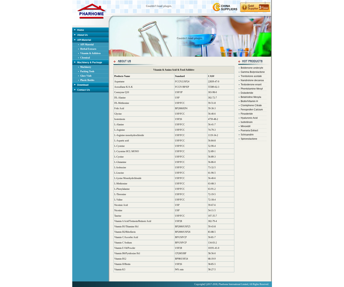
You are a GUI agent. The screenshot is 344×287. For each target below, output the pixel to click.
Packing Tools (87, 71)
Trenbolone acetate (251, 76)
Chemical (85, 57)
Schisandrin (247, 134)
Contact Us (83, 90)
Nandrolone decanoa (252, 80)
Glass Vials (86, 75)
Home (80, 30)
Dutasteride (247, 92)
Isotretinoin (247, 122)
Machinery (85, 67)
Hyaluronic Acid (249, 118)
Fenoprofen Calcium (252, 109)
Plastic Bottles (87, 80)
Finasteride (247, 113)
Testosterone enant (251, 84)
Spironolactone (249, 138)
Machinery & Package (89, 62)
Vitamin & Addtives (90, 53)
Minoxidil (245, 126)
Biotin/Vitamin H (249, 101)
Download (82, 85)
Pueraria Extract (249, 130)
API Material (84, 40)
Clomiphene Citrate (251, 105)
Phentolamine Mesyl (252, 88)
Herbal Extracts (88, 49)
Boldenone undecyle (252, 67)
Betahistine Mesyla (251, 97)
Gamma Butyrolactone (253, 72)
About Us (82, 35)
